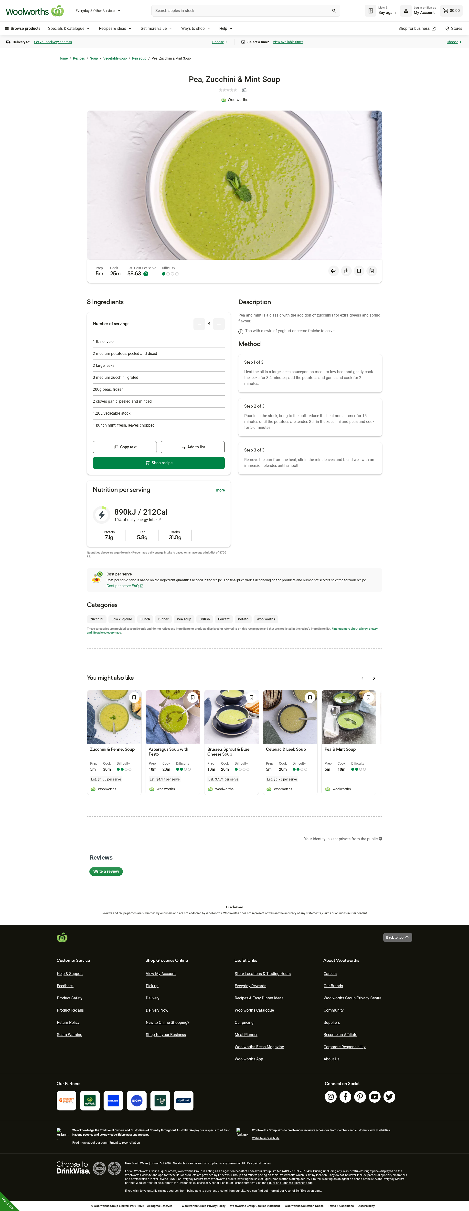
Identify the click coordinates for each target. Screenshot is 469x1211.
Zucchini (96, 619)
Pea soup (139, 58)
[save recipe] (359, 271)
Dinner (163, 619)
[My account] (406, 11)
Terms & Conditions (341, 1206)
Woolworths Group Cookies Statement (255, 1206)
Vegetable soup (115, 58)
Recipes (79, 58)
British (205, 619)
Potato (243, 619)
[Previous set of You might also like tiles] (362, 678)
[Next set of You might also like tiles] (374, 678)
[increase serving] (219, 324)
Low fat (224, 619)
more (220, 490)
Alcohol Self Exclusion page (303, 1190)
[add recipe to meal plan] (371, 271)
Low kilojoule (122, 619)
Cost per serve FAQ (123, 586)
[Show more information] (146, 274)
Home (63, 58)
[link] (234, 90)
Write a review (108, 872)
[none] (418, 11)
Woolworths (238, 99)
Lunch (145, 619)
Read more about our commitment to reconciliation (106, 1142)
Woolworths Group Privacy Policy (203, 1206)
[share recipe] (346, 271)
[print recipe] (333, 271)
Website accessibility (265, 1138)
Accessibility (366, 1206)
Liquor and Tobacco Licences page (289, 1183)
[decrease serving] (199, 324)
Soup (94, 58)
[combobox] (245, 11)
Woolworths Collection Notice (304, 1206)
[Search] (334, 10)
